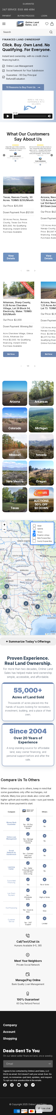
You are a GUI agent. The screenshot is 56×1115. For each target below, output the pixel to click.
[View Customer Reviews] (28, 155)
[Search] (51, 32)
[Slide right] (34, 270)
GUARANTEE (28, 4)
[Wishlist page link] (46, 23)
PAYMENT (6, 16)
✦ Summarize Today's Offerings (28, 641)
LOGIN (44, 16)
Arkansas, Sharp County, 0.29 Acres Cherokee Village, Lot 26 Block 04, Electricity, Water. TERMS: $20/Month (17, 308)
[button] (3, 23)
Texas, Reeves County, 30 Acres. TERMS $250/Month (18, 199)
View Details (11, 257)
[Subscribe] (49, 1064)
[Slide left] (21, 270)
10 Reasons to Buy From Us (21, 87)
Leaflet (49, 634)
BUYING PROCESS (26, 16)
